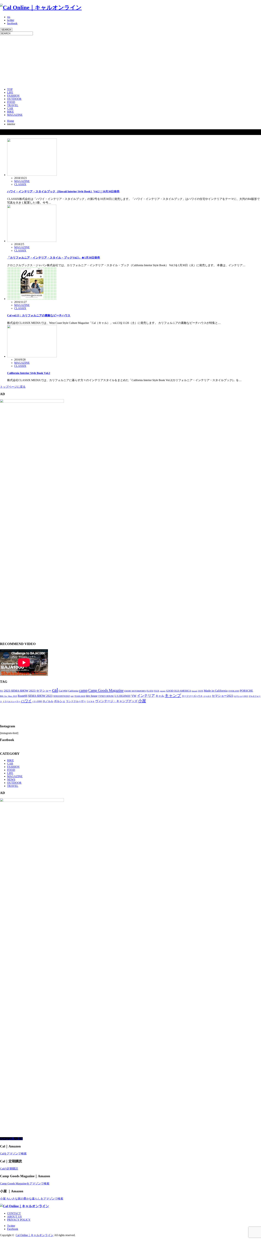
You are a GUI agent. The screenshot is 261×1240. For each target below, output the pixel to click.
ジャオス (207, 696)
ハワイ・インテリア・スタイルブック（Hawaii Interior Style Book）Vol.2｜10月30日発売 (63, 191)
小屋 (142, 701)
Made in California (216, 690)
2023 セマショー (40, 690)
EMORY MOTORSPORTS (135, 691)
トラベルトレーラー (11, 701)
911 (1, 691)
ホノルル (48, 701)
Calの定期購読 (9, 1168)
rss (8, 16)
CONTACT (14, 1213)
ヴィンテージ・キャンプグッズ (116, 701)
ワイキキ (90, 701)
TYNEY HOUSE (106, 696)
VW (133, 696)
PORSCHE (246, 690)
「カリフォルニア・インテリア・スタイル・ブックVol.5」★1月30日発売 (53, 257)
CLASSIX (20, 184)
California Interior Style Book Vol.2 (28, 373)
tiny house (91, 695)
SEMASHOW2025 (61, 696)
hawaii (194, 691)
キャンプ (173, 695)
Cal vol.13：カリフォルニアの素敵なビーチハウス (38, 315)
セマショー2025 (241, 696)
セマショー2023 (222, 696)
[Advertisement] (106, 60)
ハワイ (26, 701)
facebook (12, 23)
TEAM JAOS (79, 696)
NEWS (11, 779)
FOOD (11, 102)
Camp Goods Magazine (106, 690)
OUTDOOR (14, 98)
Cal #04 (63, 690)
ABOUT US (14, 1216)
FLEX (156, 691)
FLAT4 (149, 691)
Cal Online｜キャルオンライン (34, 1235)
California (73, 691)
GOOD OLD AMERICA (178, 691)
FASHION (13, 95)
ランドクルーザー (76, 701)
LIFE (10, 92)
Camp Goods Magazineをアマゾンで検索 (24, 1183)
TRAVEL (12, 105)
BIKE (10, 111)
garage (162, 691)
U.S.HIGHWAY (123, 696)
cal (55, 690)
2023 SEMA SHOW (16, 690)
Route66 (22, 695)
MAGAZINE (15, 114)
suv (72, 696)
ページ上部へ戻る (11, 1138)
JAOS (200, 691)
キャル (160, 695)
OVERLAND (233, 691)
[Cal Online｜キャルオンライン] (41, 7)
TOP (10, 89)
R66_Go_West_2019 (8, 696)
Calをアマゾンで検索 (13, 1153)
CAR (10, 108)
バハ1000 (37, 701)
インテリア (146, 696)
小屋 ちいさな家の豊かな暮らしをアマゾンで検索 (31, 1198)
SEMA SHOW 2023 (40, 696)
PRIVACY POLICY (19, 1219)
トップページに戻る (13, 386)
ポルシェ (59, 701)
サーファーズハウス (192, 696)
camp (83, 690)
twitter (10, 20)
